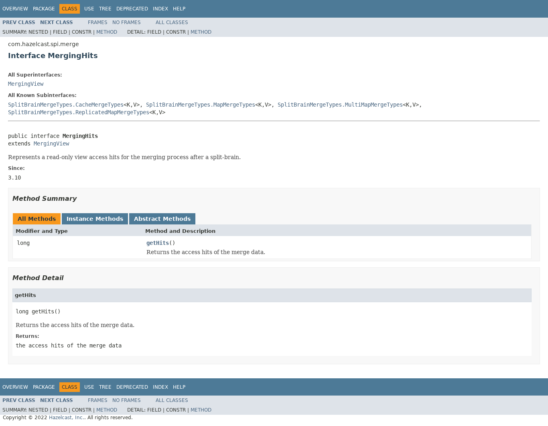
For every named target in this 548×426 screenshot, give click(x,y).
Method (106, 32)
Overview (15, 9)
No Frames (126, 22)
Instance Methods (95, 219)
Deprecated (132, 9)
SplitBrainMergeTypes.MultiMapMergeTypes (340, 104)
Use (89, 9)
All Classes (172, 22)
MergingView (25, 84)
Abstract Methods (162, 219)
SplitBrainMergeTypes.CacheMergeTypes (66, 104)
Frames (98, 22)
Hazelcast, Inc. (66, 417)
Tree (105, 9)
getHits (157, 243)
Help (179, 9)
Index (160, 9)
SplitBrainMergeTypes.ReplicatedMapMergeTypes (78, 112)
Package (44, 9)
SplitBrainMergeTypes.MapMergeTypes (200, 104)
